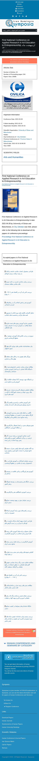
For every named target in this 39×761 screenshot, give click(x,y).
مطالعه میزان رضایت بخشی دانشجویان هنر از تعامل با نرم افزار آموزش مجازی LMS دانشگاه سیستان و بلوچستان (19, 369)
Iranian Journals (7, 721)
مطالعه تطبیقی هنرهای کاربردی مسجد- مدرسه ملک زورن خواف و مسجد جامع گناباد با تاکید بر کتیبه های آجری (19, 392)
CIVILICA (24, 690)
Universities (20, 8)
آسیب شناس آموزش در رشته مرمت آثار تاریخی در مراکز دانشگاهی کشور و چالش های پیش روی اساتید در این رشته (18, 438)
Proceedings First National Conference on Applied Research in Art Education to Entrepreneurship (17, 240)
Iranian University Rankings (10, 727)
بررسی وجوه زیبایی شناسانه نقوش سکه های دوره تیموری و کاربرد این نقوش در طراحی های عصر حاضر (19, 619)
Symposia (31, 757)
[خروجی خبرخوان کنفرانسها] (22, 16)
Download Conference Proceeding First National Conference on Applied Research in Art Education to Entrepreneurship (17, 632)
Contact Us (9, 700)
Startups (4, 748)
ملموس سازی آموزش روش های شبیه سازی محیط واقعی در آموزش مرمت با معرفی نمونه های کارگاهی (18, 326)
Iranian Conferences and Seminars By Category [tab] (21, 644)
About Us (8, 703)
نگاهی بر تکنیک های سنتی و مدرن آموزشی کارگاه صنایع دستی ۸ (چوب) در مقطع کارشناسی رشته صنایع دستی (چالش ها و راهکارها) (19, 415)
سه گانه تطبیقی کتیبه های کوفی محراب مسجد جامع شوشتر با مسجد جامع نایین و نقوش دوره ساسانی (19, 451)
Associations (20, 11)
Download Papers (7, 717)
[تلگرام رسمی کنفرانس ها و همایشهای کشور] (26, 16)
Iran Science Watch (8, 741)
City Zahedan (21, 137)
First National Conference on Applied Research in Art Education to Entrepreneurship (19, 52)
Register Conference (12, 706)
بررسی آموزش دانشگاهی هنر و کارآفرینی (18, 492)
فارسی (20, 13)
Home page (20, 2)
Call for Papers (6, 744)
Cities (20, 4)
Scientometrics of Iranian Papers (12, 724)
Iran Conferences (8, 50)
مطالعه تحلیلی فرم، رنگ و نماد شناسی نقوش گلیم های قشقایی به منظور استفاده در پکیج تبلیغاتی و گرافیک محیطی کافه (19, 565)
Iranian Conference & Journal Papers (14, 738)
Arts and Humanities (22, 50)
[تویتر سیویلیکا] (16, 16)
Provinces (20, 6)
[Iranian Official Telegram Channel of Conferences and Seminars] (19, 657)
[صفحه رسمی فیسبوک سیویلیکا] (19, 16)
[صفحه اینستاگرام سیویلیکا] (12, 16)
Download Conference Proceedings (20, 62)
